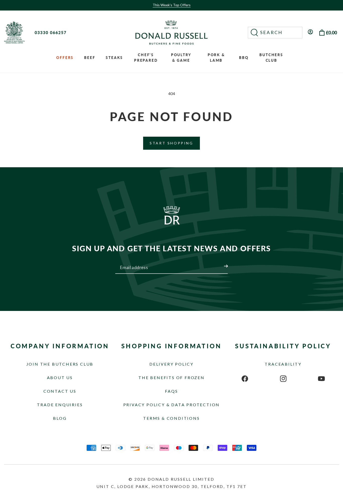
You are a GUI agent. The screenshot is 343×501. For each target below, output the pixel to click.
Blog (60, 418)
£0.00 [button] (331, 32)
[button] (275, 32)
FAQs (171, 391)
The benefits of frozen (171, 377)
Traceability (283, 364)
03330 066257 (51, 32)
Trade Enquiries (60, 404)
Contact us (59, 391)
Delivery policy (171, 364)
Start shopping (171, 143)
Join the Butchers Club (60, 364)
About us (60, 377)
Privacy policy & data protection (171, 404)
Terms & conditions (171, 418)
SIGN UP (220, 263)
